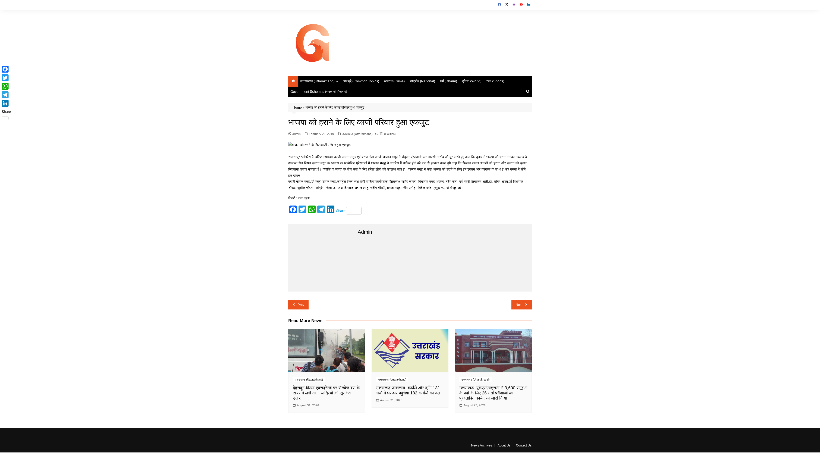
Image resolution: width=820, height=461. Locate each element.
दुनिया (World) (471, 81)
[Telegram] (6, 94)
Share (340, 211)
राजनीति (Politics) (385, 134)
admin (296, 134)
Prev (301, 304)
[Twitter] (6, 77)
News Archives (481, 445)
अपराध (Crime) (394, 81)
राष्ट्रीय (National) (422, 81)
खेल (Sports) (495, 81)
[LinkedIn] (6, 103)
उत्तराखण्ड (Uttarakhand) (317, 81)
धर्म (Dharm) (448, 81)
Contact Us (524, 445)
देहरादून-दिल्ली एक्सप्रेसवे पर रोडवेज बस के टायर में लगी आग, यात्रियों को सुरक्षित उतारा (326, 392)
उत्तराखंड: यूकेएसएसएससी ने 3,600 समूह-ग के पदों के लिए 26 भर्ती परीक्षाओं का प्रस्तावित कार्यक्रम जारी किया (493, 392)
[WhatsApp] (6, 86)
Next (519, 304)
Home (297, 107)
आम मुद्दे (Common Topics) (361, 81)
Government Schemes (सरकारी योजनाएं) (318, 91)
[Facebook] (6, 69)
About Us (504, 445)
